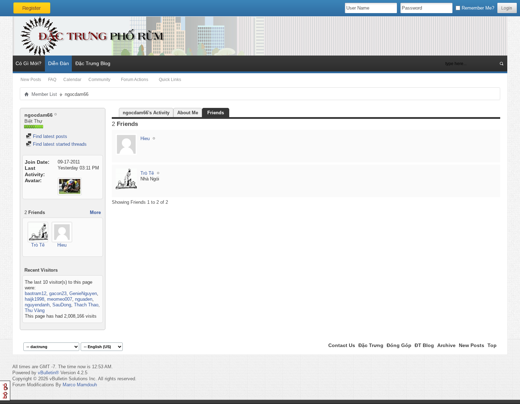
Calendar (72, 79)
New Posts (31, 79)
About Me (187, 112)
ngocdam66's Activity (146, 112)
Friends (215, 112)
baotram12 (35, 293)
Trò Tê (38, 245)
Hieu (62, 245)
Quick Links (170, 79)
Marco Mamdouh (80, 384)
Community (99, 79)
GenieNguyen (83, 293)
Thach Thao (86, 304)
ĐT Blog (424, 345)
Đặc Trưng (370, 345)
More (95, 212)
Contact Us (341, 345)
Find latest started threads (59, 144)
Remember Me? (477, 8)
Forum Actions (134, 79)
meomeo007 (59, 299)
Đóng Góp (399, 345)
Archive (446, 345)
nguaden (83, 299)
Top (492, 345)
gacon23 (58, 293)
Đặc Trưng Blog (92, 63)
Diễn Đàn (58, 63)
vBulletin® (48, 372)
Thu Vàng (35, 310)
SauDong (61, 304)
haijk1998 (34, 299)
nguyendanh (37, 304)
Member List (44, 94)
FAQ (52, 79)
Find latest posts (49, 136)
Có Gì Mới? (28, 63)
